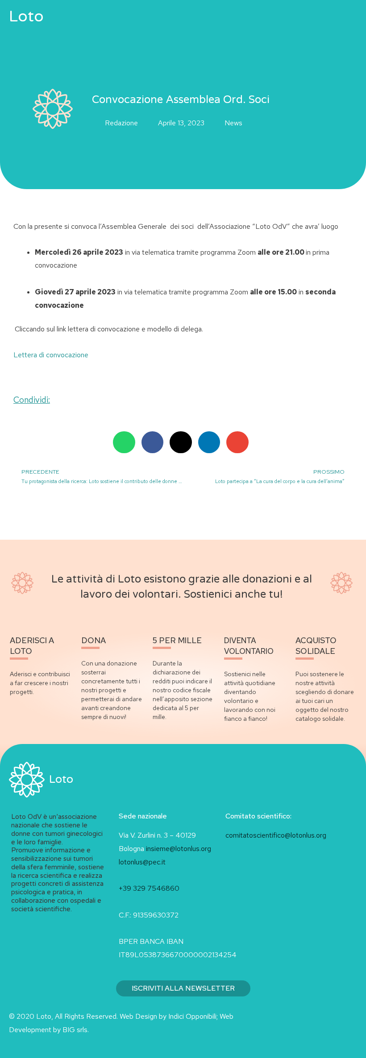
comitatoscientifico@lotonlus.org (275, 835)
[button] (317, 17)
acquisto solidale (316, 645)
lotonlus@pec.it (143, 862)
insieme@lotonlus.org (178, 848)
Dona (93, 640)
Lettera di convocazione (50, 355)
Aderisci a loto (32, 645)
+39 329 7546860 (149, 888)
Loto (26, 16)
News (233, 123)
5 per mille (177, 640)
